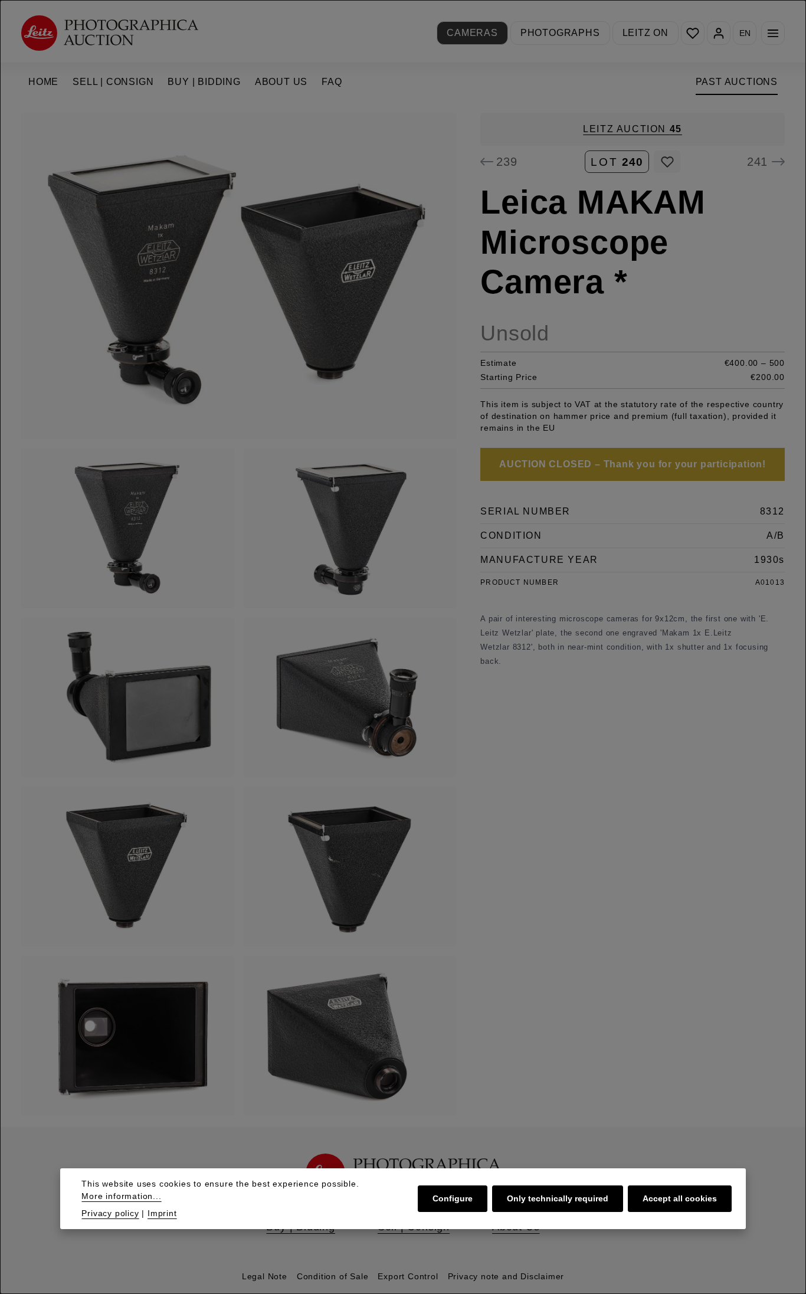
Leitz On (645, 33)
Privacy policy (110, 1213)
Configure (453, 1198)
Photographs (560, 33)
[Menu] (773, 33)
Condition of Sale (333, 1276)
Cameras (472, 33)
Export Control (408, 1276)
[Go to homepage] (109, 33)
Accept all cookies (680, 1198)
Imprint (162, 1213)
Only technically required (557, 1198)
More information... (121, 1196)
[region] (238, 614)
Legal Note (264, 1276)
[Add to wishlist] (667, 161)
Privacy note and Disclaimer (506, 1276)
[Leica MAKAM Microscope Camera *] (238, 276)
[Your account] (718, 33)
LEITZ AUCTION (632, 129)
